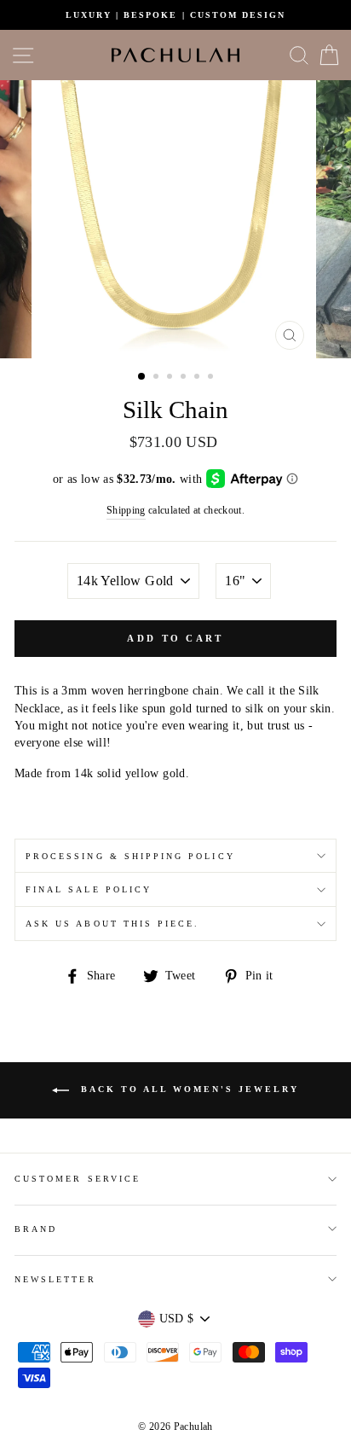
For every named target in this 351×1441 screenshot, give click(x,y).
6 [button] (212, 378)
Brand (35, 1229)
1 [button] (142, 377)
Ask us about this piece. (112, 923)
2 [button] (157, 378)
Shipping (126, 510)
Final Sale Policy (89, 889)
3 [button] (171, 378)
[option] (175, 15)
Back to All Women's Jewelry (187, 1089)
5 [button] (198, 378)
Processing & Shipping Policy (130, 856)
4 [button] (185, 378)
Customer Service (77, 1178)
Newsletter (55, 1279)
